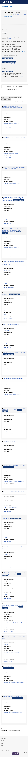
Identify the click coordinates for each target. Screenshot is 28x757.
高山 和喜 (5, 447)
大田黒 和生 (6, 644)
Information (3, 738)
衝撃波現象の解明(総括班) (9, 441)
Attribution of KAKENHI (6, 750)
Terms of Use (4, 748)
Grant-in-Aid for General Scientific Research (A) (13, 532)
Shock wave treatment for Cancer (11, 324)
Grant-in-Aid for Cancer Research (10, 507)
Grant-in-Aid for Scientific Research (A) (11, 247)
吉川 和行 (12, 239)
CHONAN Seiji (6, 115)
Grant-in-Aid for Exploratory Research (11, 153)
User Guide (3, 740)
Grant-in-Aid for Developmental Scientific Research (14, 589)
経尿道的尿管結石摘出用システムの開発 (12, 666)
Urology (4, 59)
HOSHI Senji (6, 330)
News (2, 745)
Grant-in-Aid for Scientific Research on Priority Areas (14, 368)
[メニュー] (26, 2)
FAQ (2, 743)
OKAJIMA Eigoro (7, 270)
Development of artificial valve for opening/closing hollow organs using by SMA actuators (12, 108)
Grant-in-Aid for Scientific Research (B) (11, 123)
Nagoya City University (8, 661)
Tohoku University (7, 132)
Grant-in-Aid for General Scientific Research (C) (13, 183)
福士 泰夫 (5, 498)
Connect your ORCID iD (18, 14)
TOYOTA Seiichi (7, 386)
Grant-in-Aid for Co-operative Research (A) (12, 652)
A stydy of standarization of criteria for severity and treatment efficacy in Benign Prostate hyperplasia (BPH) (13, 263)
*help (25, 14)
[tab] (14, 86)
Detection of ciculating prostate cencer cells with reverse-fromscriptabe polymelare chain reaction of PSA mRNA (12, 199)
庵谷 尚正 (5, 175)
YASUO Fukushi (7, 554)
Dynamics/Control (11, 63)
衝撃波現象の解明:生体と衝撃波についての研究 (14, 352)
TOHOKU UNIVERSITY (8, 318)
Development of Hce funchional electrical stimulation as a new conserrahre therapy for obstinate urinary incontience (12, 230)
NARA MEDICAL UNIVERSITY (10, 287)
